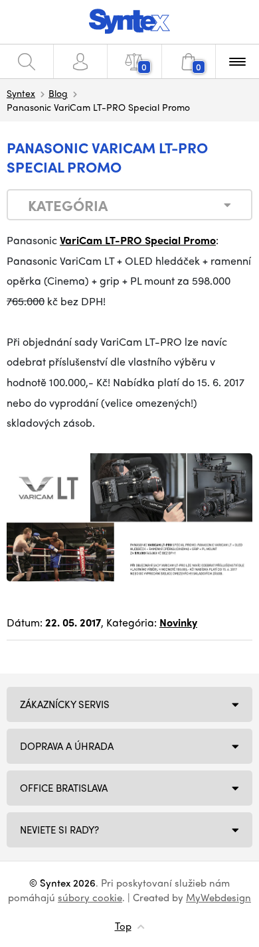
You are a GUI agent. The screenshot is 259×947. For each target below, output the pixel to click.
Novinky (178, 622)
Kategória (68, 205)
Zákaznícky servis (65, 704)
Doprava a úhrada (67, 746)
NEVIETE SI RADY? (59, 829)
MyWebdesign (218, 897)
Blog (58, 93)
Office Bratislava (64, 787)
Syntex (21, 93)
